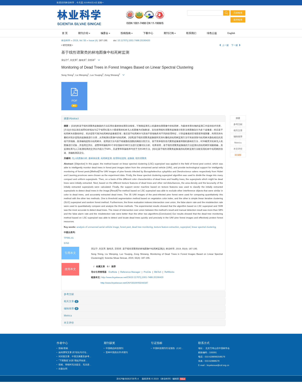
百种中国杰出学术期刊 (117, 352)
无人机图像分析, (80, 158)
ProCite (147, 272)
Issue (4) (93, 40)
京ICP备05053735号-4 (127, 378)
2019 (75, 40)
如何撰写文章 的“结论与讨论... (73, 352)
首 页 (65, 33)
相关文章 (70, 301)
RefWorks (169, 272)
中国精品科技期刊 (114, 348)
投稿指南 (126, 33)
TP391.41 (69, 238)
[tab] (143, 119)
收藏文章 (100, 266)
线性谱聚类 (140, 158)
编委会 (104, 33)
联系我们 (191, 33)
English (231, 33)
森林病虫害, (95, 158)
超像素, (131, 158)
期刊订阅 (169, 33)
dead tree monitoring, (143, 227)
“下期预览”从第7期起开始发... (73, 360)
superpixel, (186, 227)
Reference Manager (130, 272)
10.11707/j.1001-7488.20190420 (133, 40)
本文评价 (69, 322)
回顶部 (238, 155)
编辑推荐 (70, 308)
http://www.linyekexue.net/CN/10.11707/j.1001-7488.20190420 (132, 277)
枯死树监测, (107, 158)
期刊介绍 (83, 33)
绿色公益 (212, 33)
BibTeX (157, 272)
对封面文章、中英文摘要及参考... (75, 356)
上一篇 (225, 45)
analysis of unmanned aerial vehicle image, (98, 227)
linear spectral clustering (204, 227)
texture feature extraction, (167, 227)
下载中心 (148, 33)
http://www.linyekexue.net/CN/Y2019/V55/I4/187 (124, 283)
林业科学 (65, 40)
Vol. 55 (82, 40)
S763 (66, 243)
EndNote (113, 272)
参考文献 (69, 294)
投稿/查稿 (63, 348)
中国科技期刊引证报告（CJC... (168, 348)
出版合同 (63, 368)
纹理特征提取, (120, 158)
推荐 (113, 266)
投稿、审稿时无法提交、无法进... (75, 364)
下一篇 (234, 45)
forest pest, (126, 227)
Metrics (68, 315)
